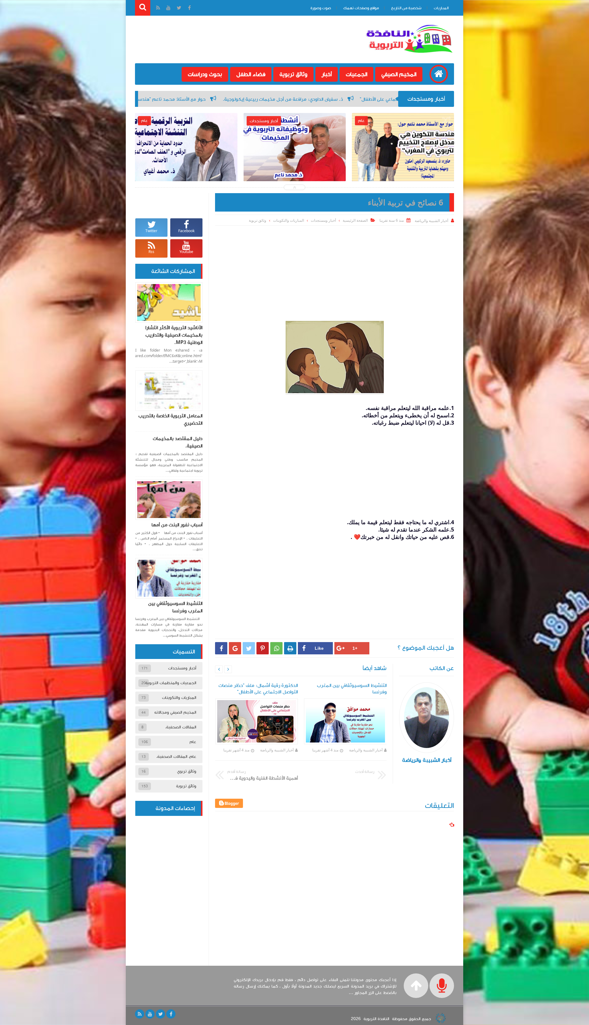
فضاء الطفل (250, 74)
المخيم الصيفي (398, 74)
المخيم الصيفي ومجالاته (175, 712)
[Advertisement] (334, 272)
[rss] (139, 1014)
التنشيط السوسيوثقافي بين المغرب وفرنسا (175, 607)
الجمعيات (356, 74)
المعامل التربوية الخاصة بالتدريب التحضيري (170, 419)
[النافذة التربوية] (409, 53)
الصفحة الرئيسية (355, 220)
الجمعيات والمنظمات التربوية (170, 683)
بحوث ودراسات (205, 74)
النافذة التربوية (376, 1019)
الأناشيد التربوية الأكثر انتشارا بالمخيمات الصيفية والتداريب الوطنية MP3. (173, 335)
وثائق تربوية (293, 74)
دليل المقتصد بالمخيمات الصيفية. (177, 442)
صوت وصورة (320, 8)
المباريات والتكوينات (288, 220)
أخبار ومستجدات (323, 220)
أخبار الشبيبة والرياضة (366, 750)
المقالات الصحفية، (180, 727)
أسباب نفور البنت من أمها (177, 524)
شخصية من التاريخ (406, 8)
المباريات (441, 8)
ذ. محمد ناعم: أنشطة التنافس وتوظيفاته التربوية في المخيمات (402, 164)
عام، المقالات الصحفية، (176, 757)
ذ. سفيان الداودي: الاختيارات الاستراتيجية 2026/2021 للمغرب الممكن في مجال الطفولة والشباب (186, 169)
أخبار (326, 74)
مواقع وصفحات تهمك (361, 8)
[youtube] (150, 1014)
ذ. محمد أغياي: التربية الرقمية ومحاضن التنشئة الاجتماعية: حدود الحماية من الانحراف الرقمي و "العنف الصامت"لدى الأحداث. (294, 173)
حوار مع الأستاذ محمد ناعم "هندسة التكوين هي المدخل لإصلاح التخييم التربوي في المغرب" (263, 99)
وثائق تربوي (186, 771)
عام (193, 742)
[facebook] (170, 1014)
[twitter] (160, 1014)
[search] (142, 8)
